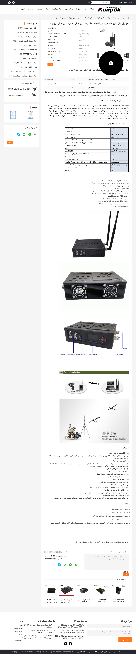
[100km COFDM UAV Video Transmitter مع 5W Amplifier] (101, 590)
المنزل (23, 9)
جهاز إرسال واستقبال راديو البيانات (25, 76)
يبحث (89, 2)
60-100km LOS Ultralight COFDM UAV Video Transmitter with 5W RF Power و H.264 (70, 631)
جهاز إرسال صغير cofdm (116, 542)
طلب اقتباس (118, 2)
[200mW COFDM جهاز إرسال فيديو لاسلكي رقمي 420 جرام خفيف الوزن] (51, 590)
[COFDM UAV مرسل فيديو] (34, 95)
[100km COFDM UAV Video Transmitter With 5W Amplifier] (111, 39)
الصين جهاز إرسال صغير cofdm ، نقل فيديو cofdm (96, 652)
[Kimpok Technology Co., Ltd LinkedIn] (9, 2)
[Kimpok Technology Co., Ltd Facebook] (13, 2)
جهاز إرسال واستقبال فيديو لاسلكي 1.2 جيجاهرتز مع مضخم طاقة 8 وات (40, 631)
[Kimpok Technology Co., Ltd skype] (19, 134)
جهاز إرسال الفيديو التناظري (27, 41)
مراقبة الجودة (69, 9)
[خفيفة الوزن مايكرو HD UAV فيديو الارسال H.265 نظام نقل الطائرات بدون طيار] (84, 590)
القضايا (92, 9)
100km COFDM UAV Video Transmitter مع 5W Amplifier (101, 601)
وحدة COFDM (32, 58)
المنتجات (30, 9)
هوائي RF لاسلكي (31, 67)
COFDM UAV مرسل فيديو (16, 95)
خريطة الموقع (19, 640)
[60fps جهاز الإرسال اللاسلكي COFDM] (34, 89)
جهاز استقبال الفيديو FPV (28, 37)
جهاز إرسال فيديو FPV (113, 18)
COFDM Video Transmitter (27, 50)
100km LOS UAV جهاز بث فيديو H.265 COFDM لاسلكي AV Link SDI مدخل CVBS (71, 626)
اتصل (50, 64)
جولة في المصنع (56, 9)
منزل (129, 18)
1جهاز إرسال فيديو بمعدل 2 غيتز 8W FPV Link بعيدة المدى (38, 626)
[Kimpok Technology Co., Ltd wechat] (25, 134)
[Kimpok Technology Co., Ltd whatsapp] (31, 134)
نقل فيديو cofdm (102, 542)
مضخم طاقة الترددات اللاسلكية (26, 72)
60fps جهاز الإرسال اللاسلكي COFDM (19, 89)
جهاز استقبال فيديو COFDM (27, 63)
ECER (72, 652)
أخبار (85, 9)
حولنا (46, 9)
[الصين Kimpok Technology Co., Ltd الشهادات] (13, 115)
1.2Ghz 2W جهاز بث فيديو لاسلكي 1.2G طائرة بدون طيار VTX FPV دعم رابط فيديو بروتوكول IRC (38, 637)
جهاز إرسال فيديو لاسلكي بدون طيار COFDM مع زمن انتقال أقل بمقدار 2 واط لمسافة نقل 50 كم (67, 601)
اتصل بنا (78, 9)
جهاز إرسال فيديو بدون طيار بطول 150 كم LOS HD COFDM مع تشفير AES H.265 (69, 637)
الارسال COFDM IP (30, 54)
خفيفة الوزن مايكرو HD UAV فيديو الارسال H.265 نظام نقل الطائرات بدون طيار (84, 601)
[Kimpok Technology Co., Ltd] (109, 9)
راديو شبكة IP (32, 45)
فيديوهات (39, 9)
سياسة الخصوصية (118, 652)
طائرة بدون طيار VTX (29, 28)
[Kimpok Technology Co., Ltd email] (36, 134)
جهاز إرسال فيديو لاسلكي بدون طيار (86, 542)
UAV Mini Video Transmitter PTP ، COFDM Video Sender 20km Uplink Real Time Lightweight (118, 601)
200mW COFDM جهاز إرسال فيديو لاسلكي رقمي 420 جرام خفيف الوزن (52, 601)
